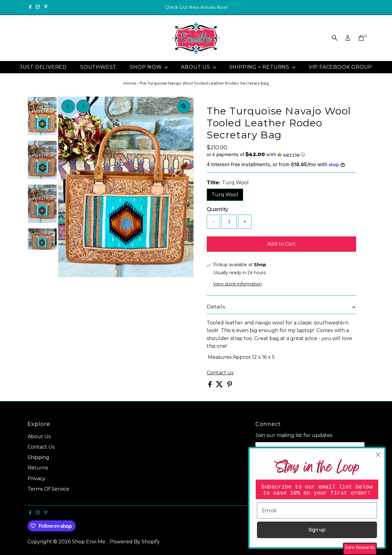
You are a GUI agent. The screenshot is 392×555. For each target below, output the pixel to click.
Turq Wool (225, 194)
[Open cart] (361, 38)
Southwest (98, 67)
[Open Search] (334, 38)
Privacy (36, 478)
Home (129, 83)
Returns (38, 468)
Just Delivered (43, 67)
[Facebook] (30, 7)
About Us (196, 67)
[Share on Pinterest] (229, 385)
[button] (281, 154)
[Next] (83, 106)
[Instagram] (37, 7)
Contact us (220, 372)
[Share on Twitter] (220, 385)
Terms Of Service (48, 489)
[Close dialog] (378, 454)
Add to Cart (281, 244)
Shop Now (146, 67)
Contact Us (41, 447)
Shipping (38, 457)
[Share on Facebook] (210, 385)
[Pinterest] (46, 7)
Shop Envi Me (89, 542)
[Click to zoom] (183, 106)
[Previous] (68, 106)
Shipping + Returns (260, 67)
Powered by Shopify (135, 542)
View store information (237, 284)
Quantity (217, 209)
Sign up (317, 529)
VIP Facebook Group (340, 67)
